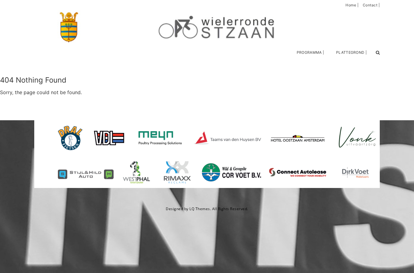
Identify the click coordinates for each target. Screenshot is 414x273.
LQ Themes (199, 208)
